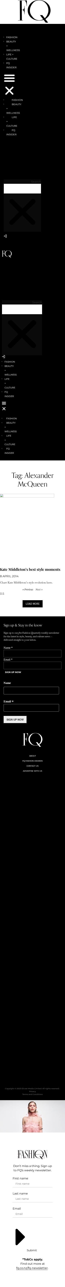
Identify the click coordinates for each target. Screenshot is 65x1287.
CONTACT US (32, 766)
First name (20, 1178)
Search (36, 181)
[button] (9, 85)
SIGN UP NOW (13, 672)
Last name (20, 1193)
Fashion (12, 37)
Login (6, 244)
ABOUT (32, 756)
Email (8, 659)
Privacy (32, 1091)
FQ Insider (11, 132)
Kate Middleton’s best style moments (30, 569)
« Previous (27, 589)
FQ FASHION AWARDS (32, 761)
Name (8, 647)
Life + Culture (11, 121)
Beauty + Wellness (13, 108)
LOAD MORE (33, 603)
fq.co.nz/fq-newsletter (32, 1268)
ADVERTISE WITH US (32, 771)
